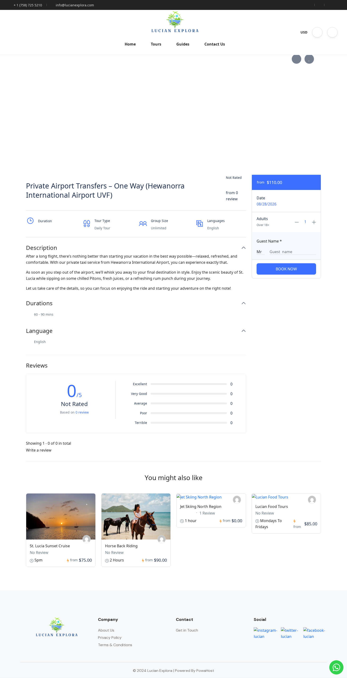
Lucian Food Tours (271, 506)
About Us (106, 630)
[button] (317, 32)
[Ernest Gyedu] (86, 539)
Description (41, 247)
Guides (182, 44)
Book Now (286, 269)
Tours (156, 44)
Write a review (39, 450)
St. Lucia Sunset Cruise (50, 545)
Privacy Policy (110, 637)
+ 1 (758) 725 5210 (28, 5)
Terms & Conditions (115, 644)
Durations (39, 303)
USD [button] (303, 32)
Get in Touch (187, 630)
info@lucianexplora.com (75, 5)
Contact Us (214, 44)
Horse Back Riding (121, 545)
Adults (262, 218)
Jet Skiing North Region (200, 506)
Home (130, 44)
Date (261, 198)
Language (39, 330)
